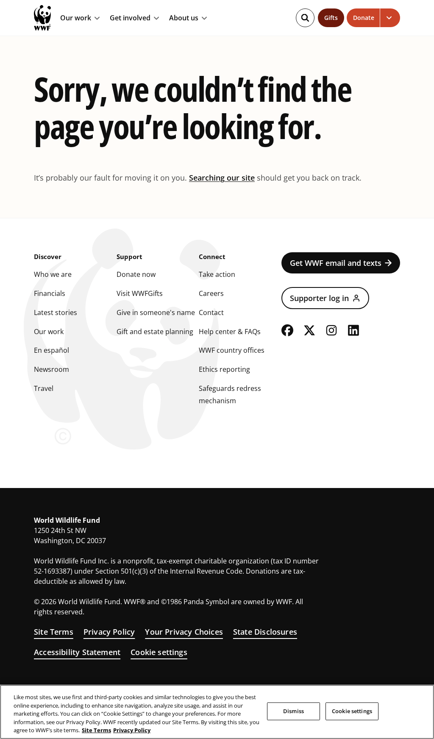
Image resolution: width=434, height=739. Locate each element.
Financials (49, 293)
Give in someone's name (156, 312)
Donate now (136, 274)
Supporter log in (319, 298)
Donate (363, 18)
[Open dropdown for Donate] (390, 17)
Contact (211, 312)
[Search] (305, 17)
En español (51, 350)
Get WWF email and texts (335, 263)
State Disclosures (265, 632)
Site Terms (53, 632)
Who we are (53, 274)
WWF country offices (231, 350)
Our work (75, 18)
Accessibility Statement (77, 652)
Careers (211, 293)
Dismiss (293, 711)
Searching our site (222, 178)
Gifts (331, 18)
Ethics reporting (224, 369)
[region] (217, 712)
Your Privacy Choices (184, 632)
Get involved (130, 18)
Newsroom (51, 369)
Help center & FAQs (230, 331)
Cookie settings (159, 652)
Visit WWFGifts (140, 293)
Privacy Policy (109, 632)
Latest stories (55, 312)
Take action (217, 274)
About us (183, 18)
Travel (43, 388)
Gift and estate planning (155, 331)
